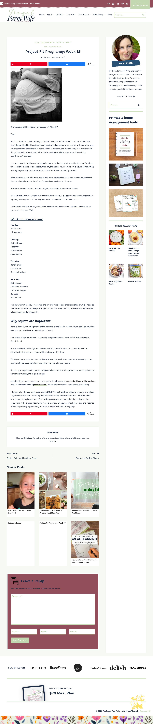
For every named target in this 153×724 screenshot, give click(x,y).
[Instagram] (113, 4)
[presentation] (20, 490)
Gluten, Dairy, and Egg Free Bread (22, 456)
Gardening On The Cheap (87, 456)
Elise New (46, 57)
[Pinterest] (118, 4)
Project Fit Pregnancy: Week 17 (53, 523)
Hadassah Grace (14, 523)
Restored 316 (145, 711)
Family (47, 47)
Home (41, 15)
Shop (110, 15)
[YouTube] (123, 4)
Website (73, 631)
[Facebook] (109, 4)
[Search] (138, 105)
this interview (40, 384)
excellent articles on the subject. (80, 381)
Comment (17, 596)
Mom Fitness (56, 47)
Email (44, 631)
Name (15, 631)
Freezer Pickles (134, 281)
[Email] (127, 4)
